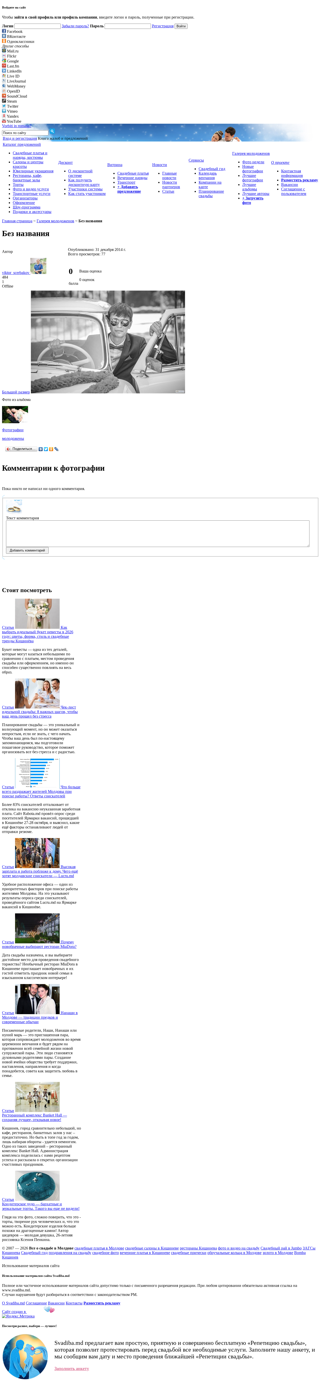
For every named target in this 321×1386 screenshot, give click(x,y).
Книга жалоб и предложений (63, 138)
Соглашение (36, 1303)
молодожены (13, 438)
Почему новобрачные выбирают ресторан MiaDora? (39, 944)
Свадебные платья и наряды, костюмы (30, 155)
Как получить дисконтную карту (84, 182)
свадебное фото (105, 1253)
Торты (18, 184)
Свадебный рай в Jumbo (281, 1248)
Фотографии (13, 430)
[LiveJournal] (56, 449)
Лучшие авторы (255, 193)
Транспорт (126, 182)
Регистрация (163, 26)
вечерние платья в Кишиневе (145, 1253)
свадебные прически (188, 1253)
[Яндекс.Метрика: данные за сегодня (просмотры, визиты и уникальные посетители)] (18, 1316)
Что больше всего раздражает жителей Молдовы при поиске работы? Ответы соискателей (41, 791)
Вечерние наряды (132, 178)
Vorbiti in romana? (16, 126)
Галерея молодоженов (55, 221)
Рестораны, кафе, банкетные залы (27, 177)
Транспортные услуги (31, 193)
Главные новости (169, 175)
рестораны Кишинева (198, 1248)
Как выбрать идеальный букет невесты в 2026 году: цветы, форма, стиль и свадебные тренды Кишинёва (37, 634)
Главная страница (17, 221)
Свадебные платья (133, 173)
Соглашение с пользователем (293, 191)
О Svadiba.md (13, 1303)
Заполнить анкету (71, 1368)
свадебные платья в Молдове (99, 1248)
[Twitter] (46, 449)
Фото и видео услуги (31, 189)
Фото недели (253, 162)
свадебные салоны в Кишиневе (152, 1248)
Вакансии (289, 184)
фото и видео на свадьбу (239, 1248)
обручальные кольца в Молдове (234, 1253)
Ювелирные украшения (33, 171)
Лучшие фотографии (252, 177)
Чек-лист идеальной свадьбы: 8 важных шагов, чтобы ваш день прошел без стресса (40, 711)
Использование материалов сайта (30, 1266)
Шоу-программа (26, 207)
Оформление (24, 202)
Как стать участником (87, 193)
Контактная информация (292, 173)
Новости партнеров (171, 184)
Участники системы (85, 189)
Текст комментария (22, 518)
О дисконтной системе (80, 173)
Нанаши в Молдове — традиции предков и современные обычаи (40, 1017)
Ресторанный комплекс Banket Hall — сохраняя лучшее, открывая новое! (34, 1117)
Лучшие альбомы (249, 186)
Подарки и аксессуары (32, 212)
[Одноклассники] (51, 449)
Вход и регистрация (20, 138)
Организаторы (25, 198)
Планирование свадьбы (211, 193)
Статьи (168, 191)
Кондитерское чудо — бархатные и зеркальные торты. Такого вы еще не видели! (40, 1206)
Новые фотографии (252, 168)
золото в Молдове (278, 1253)
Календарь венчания (208, 175)
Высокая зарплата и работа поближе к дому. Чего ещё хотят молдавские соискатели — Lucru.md (40, 871)
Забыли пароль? (75, 26)
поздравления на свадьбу (70, 1253)
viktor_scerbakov (16, 272)
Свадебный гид (212, 169)
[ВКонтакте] (40, 449)
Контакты (74, 1303)
